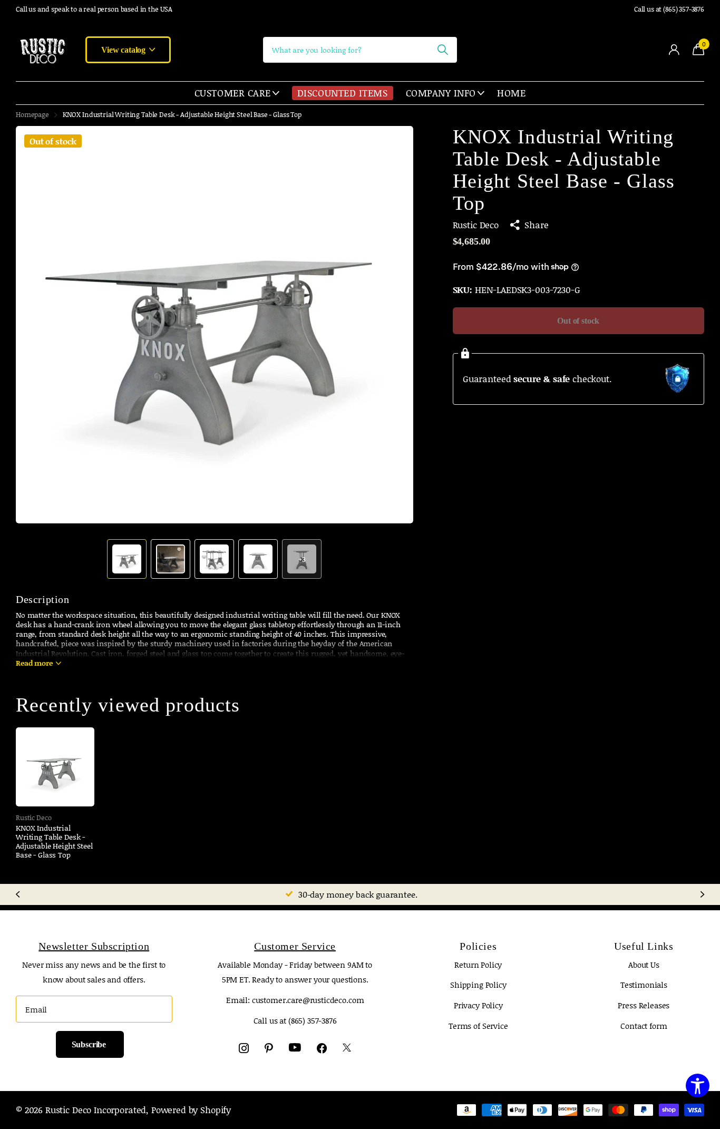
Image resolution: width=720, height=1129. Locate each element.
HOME (511, 93)
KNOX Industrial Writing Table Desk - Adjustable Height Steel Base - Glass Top (54, 841)
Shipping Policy (478, 984)
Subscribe (90, 1044)
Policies (478, 946)
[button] (393, 324)
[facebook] (322, 1048)
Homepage (32, 114)
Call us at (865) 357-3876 (669, 9)
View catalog (124, 49)
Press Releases (643, 1005)
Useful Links (643, 946)
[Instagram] (244, 1048)
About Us (643, 964)
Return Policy (478, 964)
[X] (347, 1048)
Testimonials (643, 984)
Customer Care (232, 93)
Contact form (643, 1025)
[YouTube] (295, 1048)
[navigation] (127, 559)
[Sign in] (673, 50)
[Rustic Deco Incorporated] (42, 49)
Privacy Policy (478, 1005)
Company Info (441, 93)
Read (34, 663)
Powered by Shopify (191, 1109)
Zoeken (442, 50)
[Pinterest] (269, 1048)
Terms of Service (478, 1025)
